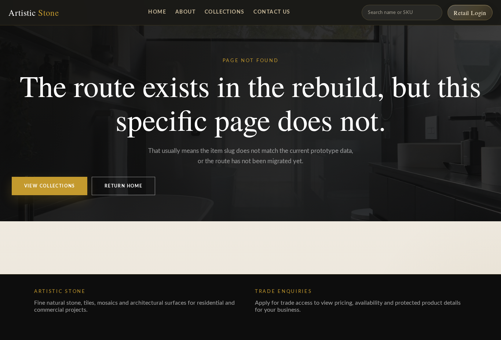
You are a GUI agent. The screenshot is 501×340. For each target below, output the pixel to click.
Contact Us (271, 12)
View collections (49, 186)
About (185, 12)
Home (157, 12)
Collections (225, 12)
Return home (123, 186)
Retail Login (470, 13)
